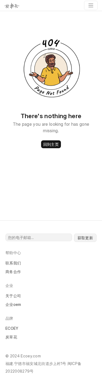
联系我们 (13, 263)
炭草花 (11, 337)
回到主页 (51, 144)
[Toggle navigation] (91, 5)
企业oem (13, 304)
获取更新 (85, 237)
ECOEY (11, 328)
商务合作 (13, 271)
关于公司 (13, 295)
